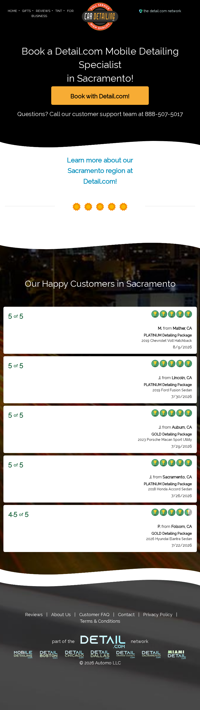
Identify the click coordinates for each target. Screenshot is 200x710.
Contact (126, 614)
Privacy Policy (157, 614)
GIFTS (26, 11)
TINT (58, 11)
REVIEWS (43, 11)
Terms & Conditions (100, 621)
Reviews (34, 614)
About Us (61, 614)
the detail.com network (162, 11)
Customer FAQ (94, 614)
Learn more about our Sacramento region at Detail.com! (100, 170)
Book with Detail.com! (100, 96)
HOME (12, 11)
